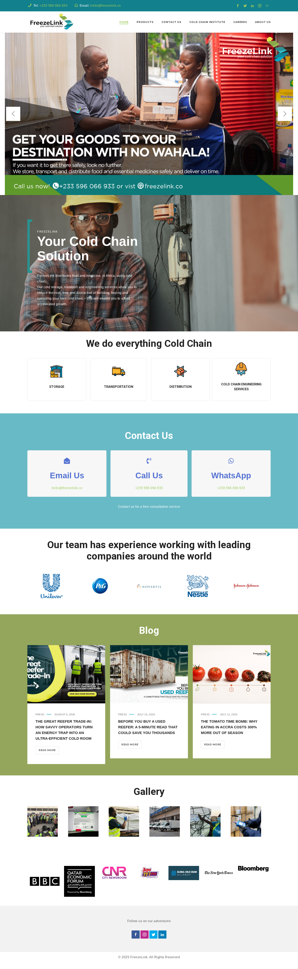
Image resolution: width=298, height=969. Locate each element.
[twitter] (245, 5)
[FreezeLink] (51, 22)
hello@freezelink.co (105, 5)
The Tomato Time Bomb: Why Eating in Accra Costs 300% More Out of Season (229, 727)
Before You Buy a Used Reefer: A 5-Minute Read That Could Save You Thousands (148, 727)
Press (39, 714)
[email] (267, 5)
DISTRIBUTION (180, 387)
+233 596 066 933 (53, 5)
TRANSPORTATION (118, 387)
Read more (49, 751)
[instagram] (259, 5)
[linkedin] (252, 5)
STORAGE (56, 387)
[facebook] (237, 5)
